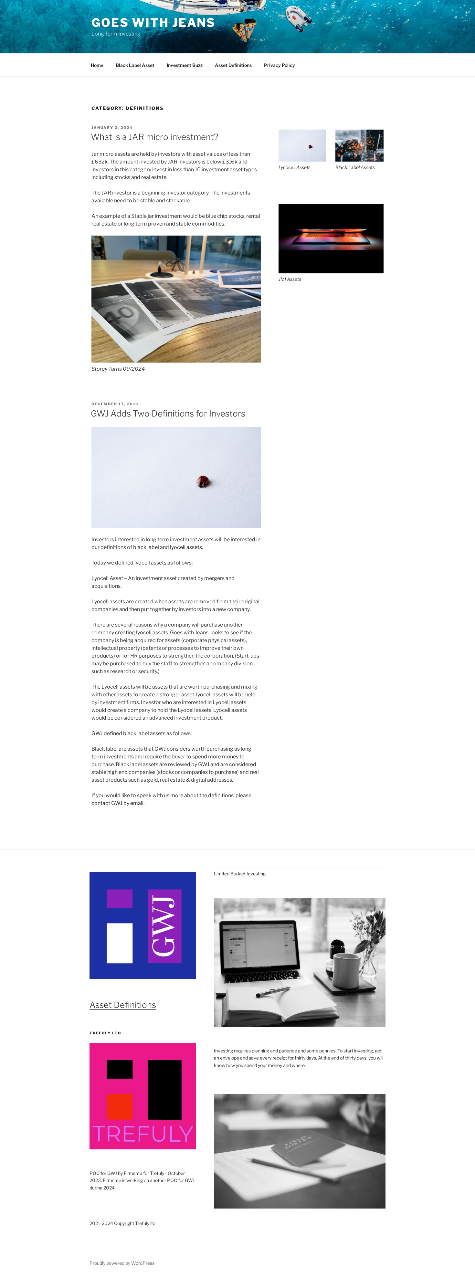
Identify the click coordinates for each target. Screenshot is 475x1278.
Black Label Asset (135, 65)
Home (97, 65)
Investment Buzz (185, 65)
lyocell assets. (186, 547)
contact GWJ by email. (117, 803)
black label (146, 547)
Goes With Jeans (153, 23)
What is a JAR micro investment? (154, 137)
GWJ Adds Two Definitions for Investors (168, 413)
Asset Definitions (233, 65)
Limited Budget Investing (240, 873)
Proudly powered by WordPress (122, 1263)
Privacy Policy (279, 65)
